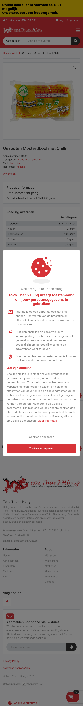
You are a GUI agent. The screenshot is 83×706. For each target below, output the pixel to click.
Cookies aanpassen (41, 436)
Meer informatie (47, 420)
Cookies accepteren (41, 448)
